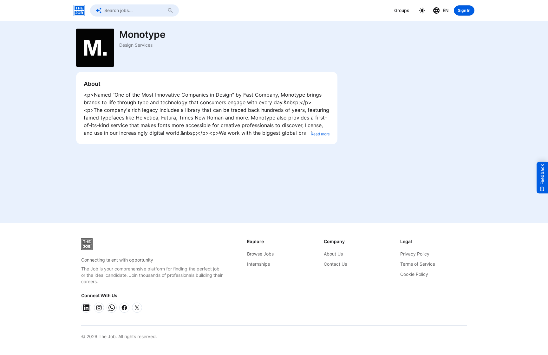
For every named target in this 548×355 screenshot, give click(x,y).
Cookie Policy (414, 274)
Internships (258, 264)
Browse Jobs (260, 253)
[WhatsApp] (112, 308)
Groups (401, 10)
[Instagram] (99, 308)
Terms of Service (417, 264)
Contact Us (335, 264)
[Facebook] (124, 308)
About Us (333, 253)
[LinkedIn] (86, 308)
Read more (320, 134)
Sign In (464, 10)
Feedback (542, 174)
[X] (137, 308)
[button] (422, 10)
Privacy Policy (414, 253)
